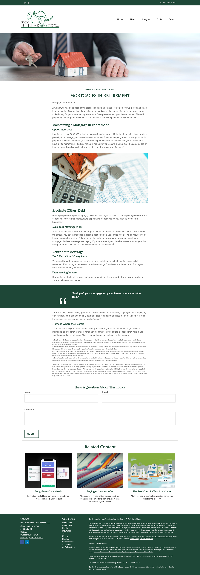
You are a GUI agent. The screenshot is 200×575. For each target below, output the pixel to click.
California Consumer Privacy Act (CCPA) (157, 536)
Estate (65, 528)
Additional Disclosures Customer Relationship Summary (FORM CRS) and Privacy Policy (123, 552)
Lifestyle (65, 539)
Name (27, 392)
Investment (67, 525)
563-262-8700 (169, 2)
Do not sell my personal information (141, 539)
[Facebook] (28, 2)
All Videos (66, 544)
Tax (63, 533)
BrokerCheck (136, 519)
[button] (132, 19)
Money (65, 536)
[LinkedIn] (25, 2)
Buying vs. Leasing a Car (100, 491)
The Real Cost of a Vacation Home (152, 491)
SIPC (160, 547)
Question (29, 409)
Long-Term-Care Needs (48, 491)
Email (105, 392)
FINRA (156, 547)
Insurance (66, 530)
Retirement (67, 522)
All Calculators (68, 547)
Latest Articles (68, 541)
